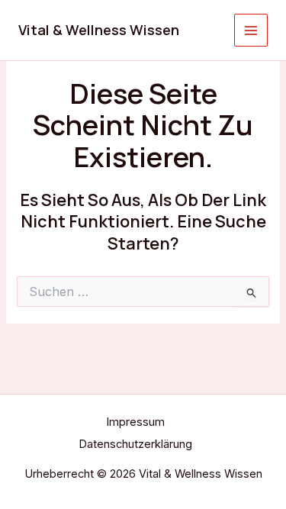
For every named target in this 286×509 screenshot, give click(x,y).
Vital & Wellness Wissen (98, 30)
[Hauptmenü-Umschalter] (251, 30)
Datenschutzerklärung (135, 444)
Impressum (135, 422)
